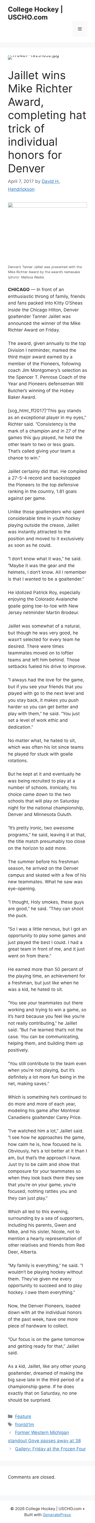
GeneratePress (57, 1514)
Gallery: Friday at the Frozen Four (50, 1448)
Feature (23, 1416)
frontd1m (24, 1424)
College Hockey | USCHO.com (35, 13)
